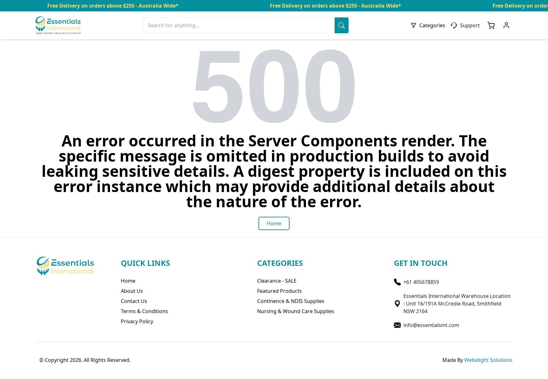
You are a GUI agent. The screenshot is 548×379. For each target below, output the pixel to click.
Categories (432, 25)
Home (128, 280)
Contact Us (134, 301)
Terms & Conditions (144, 311)
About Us (132, 290)
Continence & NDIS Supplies (290, 301)
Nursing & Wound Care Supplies (295, 311)
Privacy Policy (137, 321)
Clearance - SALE (277, 280)
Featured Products (279, 290)
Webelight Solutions (488, 360)
